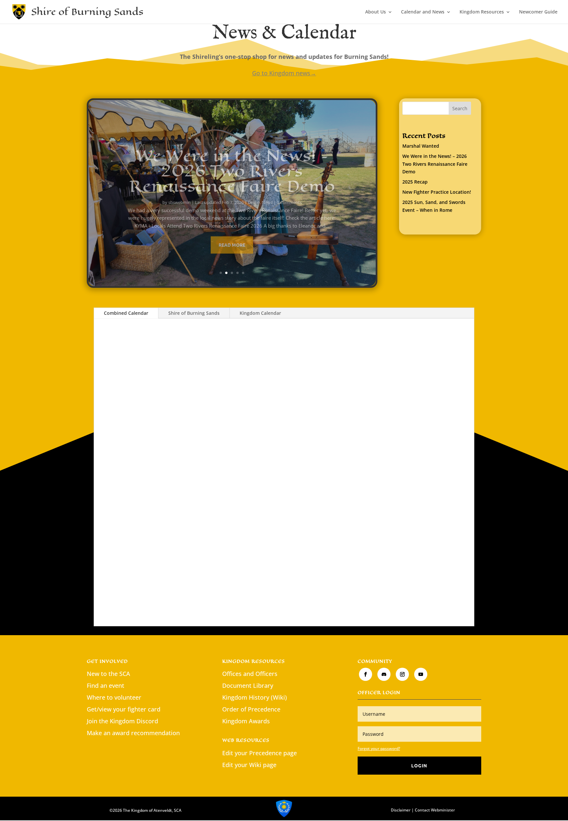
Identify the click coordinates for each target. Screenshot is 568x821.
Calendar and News (422, 12)
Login (419, 765)
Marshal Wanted (420, 146)
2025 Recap (415, 182)
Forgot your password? (379, 748)
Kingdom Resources (482, 12)
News (267, 194)
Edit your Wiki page (249, 765)
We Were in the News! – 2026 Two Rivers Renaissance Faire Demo (232, 163)
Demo (254, 194)
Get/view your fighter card (123, 709)
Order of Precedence (251, 709)
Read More (232, 237)
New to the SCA (108, 674)
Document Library (247, 685)
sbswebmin (179, 194)
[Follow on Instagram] (402, 674)
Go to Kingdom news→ (284, 73)
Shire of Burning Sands (194, 313)
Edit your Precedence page (259, 753)
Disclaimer (401, 810)
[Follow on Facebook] (365, 674)
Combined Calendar (126, 313)
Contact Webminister (435, 810)
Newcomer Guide (538, 12)
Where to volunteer (114, 697)
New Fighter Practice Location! (436, 192)
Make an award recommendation (133, 733)
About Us (375, 12)
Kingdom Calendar (260, 313)
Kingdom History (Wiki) (254, 697)
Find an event (105, 685)
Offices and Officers (249, 674)
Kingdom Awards (246, 721)
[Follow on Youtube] (420, 674)
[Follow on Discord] (383, 674)
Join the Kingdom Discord (122, 721)
